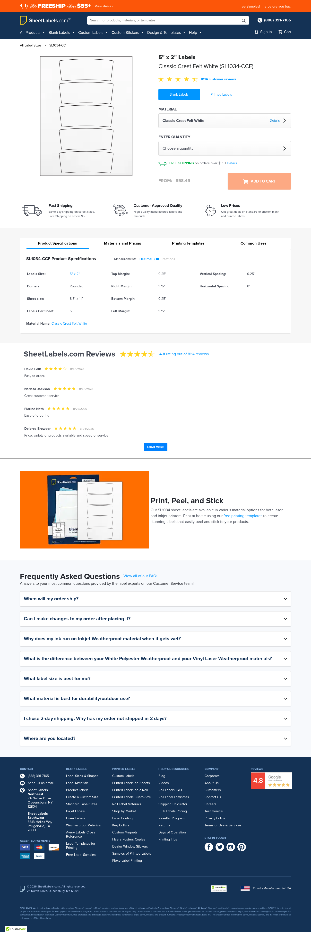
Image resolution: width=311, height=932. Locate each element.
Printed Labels (221, 94)
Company (212, 769)
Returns (164, 825)
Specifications (57, 243)
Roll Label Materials (126, 804)
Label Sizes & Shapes (82, 776)
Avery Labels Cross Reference (80, 834)
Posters (128, 839)
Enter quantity (174, 137)
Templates (188, 243)
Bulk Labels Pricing (172, 811)
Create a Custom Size (82, 797)
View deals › (104, 6)
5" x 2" (75, 274)
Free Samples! (249, 6)
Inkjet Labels (75, 811)
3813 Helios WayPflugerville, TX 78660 (40, 822)
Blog (161, 776)
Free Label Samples (81, 855)
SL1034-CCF (58, 45)
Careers (210, 804)
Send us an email (40, 783)
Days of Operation (172, 832)
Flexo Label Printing (127, 861)
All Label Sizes (31, 45)
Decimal (145, 259)
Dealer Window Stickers (130, 846)
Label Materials (77, 783)
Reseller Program (171, 818)
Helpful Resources (173, 769)
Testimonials (214, 811)
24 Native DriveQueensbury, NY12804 (40, 798)
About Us (212, 783)
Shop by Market (124, 811)
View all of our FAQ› (140, 576)
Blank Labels (179, 94)
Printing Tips (167, 839)
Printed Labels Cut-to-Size (131, 797)
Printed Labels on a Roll (130, 790)
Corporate (212, 776)
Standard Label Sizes (81, 804)
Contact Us (213, 797)
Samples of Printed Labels (131, 853)
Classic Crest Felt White (69, 323)
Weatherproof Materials (83, 825)
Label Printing (122, 818)
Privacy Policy (215, 818)
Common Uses (254, 243)
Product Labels (77, 790)
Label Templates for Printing (80, 845)
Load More (155, 447)
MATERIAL (167, 109)
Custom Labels (123, 776)
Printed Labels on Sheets (131, 783)
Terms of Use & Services (223, 825)
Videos (163, 783)
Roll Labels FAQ (170, 790)
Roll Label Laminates (173, 797)
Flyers (116, 839)
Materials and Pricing (122, 243)
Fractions (168, 259)
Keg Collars (120, 825)
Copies (140, 839)
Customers (213, 790)
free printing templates (243, 515)
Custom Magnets (125, 832)
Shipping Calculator (172, 804)
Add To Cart (262, 181)
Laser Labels (75, 818)
